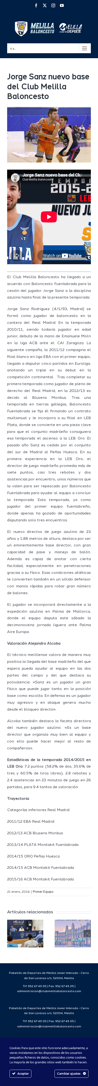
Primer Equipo (43, 891)
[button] (10, 933)
